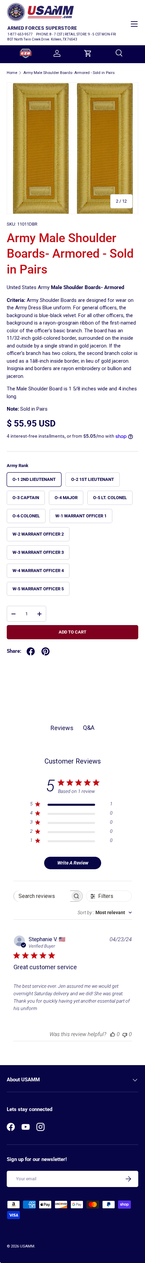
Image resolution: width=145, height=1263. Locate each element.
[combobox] (105, 912)
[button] (88, 53)
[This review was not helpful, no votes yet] (124, 1034)
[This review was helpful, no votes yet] (112, 1034)
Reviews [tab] (62, 727)
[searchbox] (42, 896)
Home (12, 73)
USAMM (27, 1246)
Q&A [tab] (88, 727)
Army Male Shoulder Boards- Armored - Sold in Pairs (69, 73)
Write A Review (72, 863)
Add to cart (72, 632)
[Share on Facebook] (30, 651)
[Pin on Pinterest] (45, 651)
